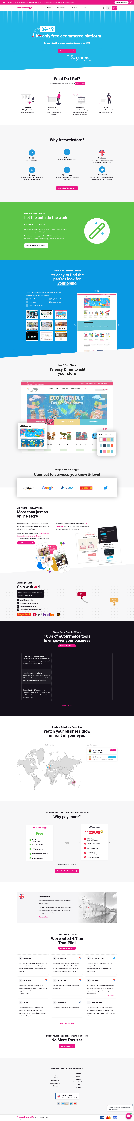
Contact (74, 8)
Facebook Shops (22, 536)
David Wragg (95, 980)
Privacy (78, 1079)
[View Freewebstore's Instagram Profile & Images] (67, 1103)
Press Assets (55, 1080)
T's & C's (78, 1076)
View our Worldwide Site (79, 1083)
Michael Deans (62, 980)
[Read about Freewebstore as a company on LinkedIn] (71, 1103)
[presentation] (74, 325)
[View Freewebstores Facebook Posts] (58, 1103)
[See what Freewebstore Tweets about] (63, 1103)
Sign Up (114, 8)
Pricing (84, 8)
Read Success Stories (67, 1023)
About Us (55, 1077)
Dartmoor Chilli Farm (98, 958)
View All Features (67, 705)
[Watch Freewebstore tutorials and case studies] (75, 1103)
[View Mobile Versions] (95, 291)
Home (49, 8)
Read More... (111, 995)
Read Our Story (43, 917)
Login (108, 8)
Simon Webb (27, 980)
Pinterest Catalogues (34, 536)
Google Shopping (44, 533)
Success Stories (55, 1083)
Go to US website (121, 2)
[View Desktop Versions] (98, 291)
